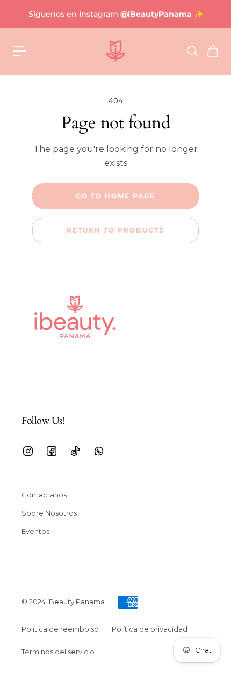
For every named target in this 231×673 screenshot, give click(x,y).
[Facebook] (51, 451)
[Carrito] (212, 51)
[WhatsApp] (99, 451)
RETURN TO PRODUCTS (115, 230)
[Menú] (19, 51)
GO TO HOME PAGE (115, 196)
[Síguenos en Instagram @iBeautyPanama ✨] (115, 14)
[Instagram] (28, 451)
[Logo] (115, 51)
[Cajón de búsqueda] (192, 51)
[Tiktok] (75, 451)
